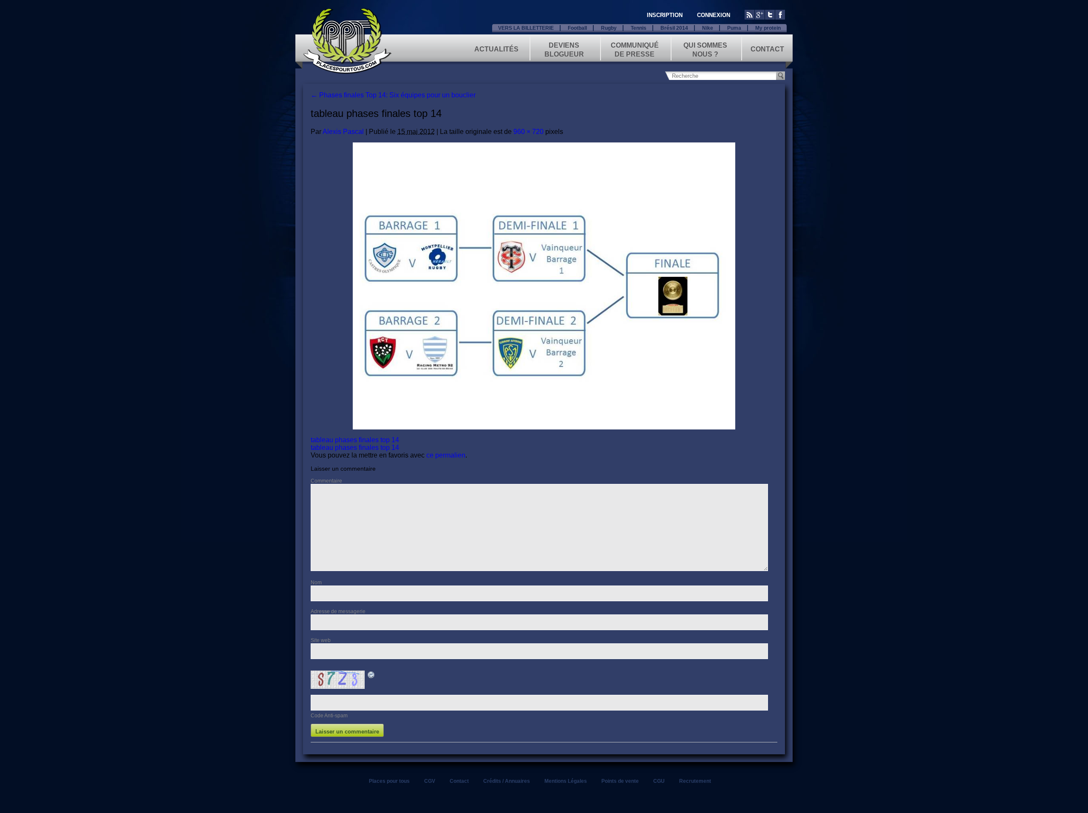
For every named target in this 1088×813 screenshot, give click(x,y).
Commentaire (326, 481)
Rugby (609, 28)
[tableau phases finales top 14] (544, 285)
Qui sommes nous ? (705, 49)
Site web (321, 640)
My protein (768, 28)
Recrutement (695, 781)
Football (577, 28)
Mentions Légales (565, 781)
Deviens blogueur (564, 49)
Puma (734, 28)
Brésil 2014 (674, 28)
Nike (707, 28)
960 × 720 (528, 131)
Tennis (638, 28)
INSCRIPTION (665, 15)
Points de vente (620, 781)
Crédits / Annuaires (506, 781)
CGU (659, 781)
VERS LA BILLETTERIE (526, 28)
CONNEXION (713, 15)
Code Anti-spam (329, 716)
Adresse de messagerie (338, 611)
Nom (316, 583)
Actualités (496, 49)
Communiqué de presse (635, 49)
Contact (767, 49)
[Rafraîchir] (371, 676)
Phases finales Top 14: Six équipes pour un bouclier (393, 95)
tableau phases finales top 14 (355, 439)
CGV (429, 781)
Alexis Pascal (343, 131)
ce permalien (445, 455)
